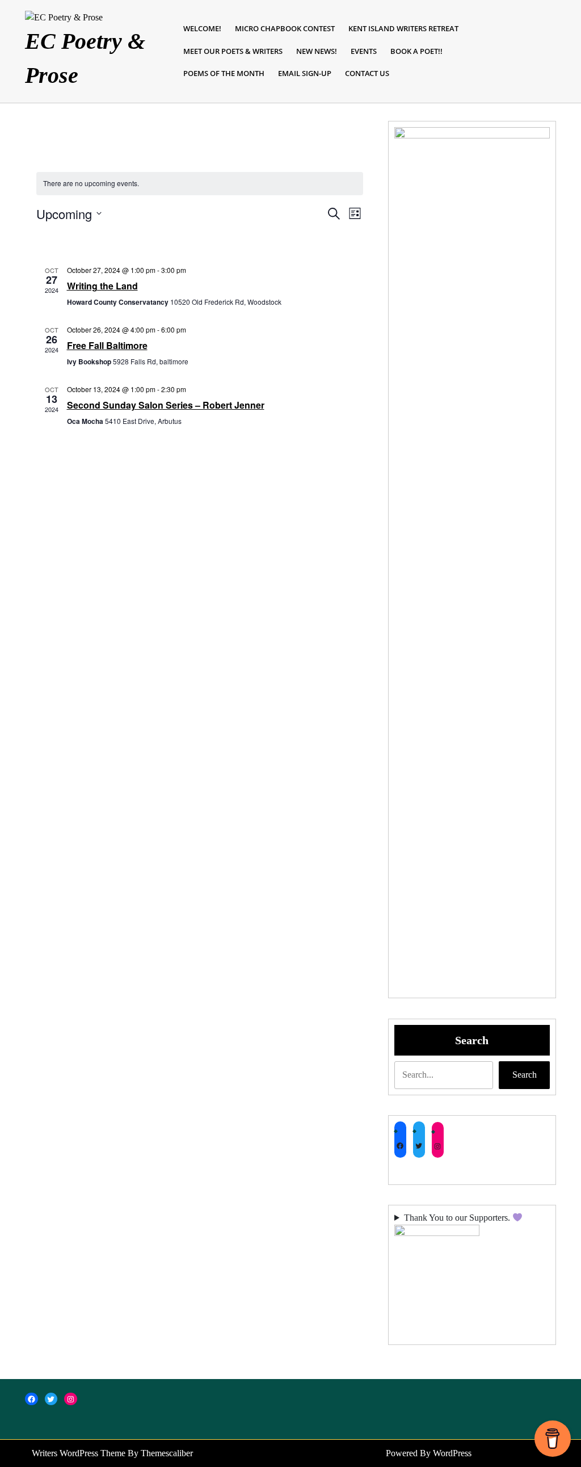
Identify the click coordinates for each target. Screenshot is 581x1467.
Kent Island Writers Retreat (403, 28)
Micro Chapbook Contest (285, 28)
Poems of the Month (223, 73)
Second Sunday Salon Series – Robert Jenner (165, 404)
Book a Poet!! (416, 51)
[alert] (200, 183)
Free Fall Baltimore (107, 345)
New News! (316, 51)
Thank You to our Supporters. (458, 1217)
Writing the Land (102, 285)
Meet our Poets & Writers (233, 51)
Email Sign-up (304, 73)
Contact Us (367, 73)
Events (364, 51)
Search (472, 1040)
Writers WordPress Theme (78, 1453)
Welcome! (202, 28)
